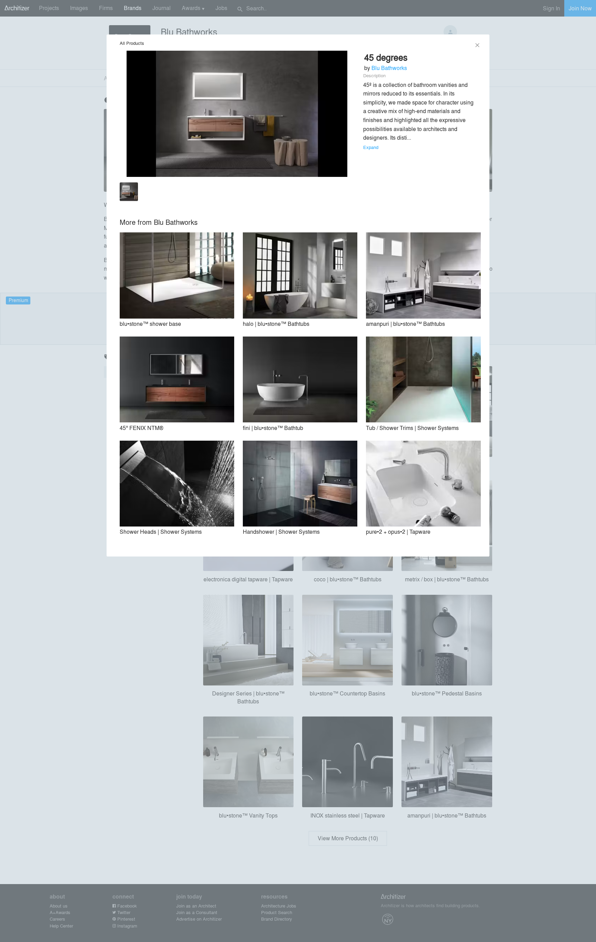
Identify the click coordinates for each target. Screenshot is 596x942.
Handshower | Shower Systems (281, 531)
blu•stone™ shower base (150, 324)
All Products (132, 43)
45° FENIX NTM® (141, 428)
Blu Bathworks (389, 68)
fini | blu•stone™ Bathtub (273, 428)
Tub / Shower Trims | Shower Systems (412, 428)
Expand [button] (370, 147)
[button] (129, 193)
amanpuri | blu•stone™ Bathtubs (405, 324)
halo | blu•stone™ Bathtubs (276, 324)
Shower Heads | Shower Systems (161, 531)
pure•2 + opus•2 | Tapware (398, 531)
